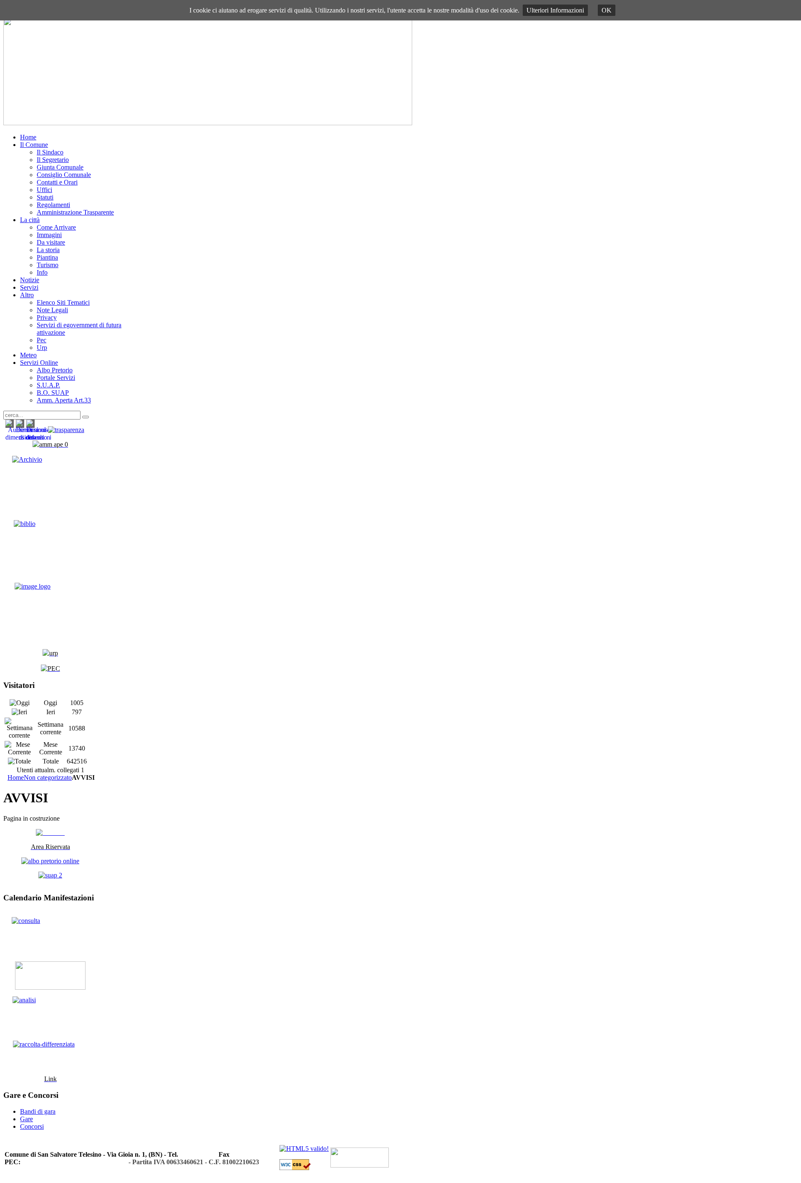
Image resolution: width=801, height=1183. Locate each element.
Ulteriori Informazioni (555, 10)
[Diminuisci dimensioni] (38, 437)
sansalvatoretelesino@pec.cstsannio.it (74, 1161)
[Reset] (85, 417)
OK (607, 10)
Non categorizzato (48, 777)
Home (16, 777)
